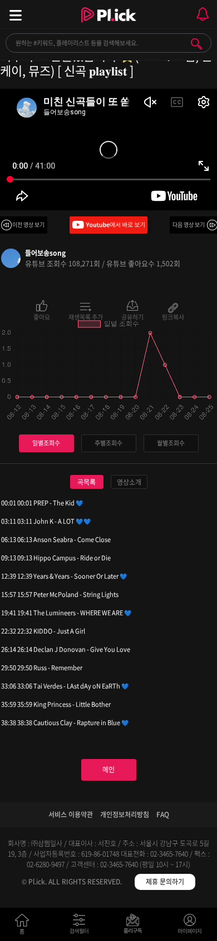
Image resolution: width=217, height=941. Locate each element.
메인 (108, 770)
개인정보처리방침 (124, 814)
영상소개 (129, 482)
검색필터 (81, 926)
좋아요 (41, 316)
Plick (108, 25)
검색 (196, 44)
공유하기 (132, 316)
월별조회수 (171, 443)
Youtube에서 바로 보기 (108, 225)
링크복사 (173, 316)
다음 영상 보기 (188, 224)
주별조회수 (108, 443)
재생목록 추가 (85, 316)
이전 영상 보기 (28, 224)
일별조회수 (46, 443)
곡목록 (86, 482)
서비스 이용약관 (70, 814)
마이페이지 (190, 926)
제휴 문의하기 (165, 882)
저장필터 (135, 926)
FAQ (162, 814)
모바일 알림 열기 (202, 14)
